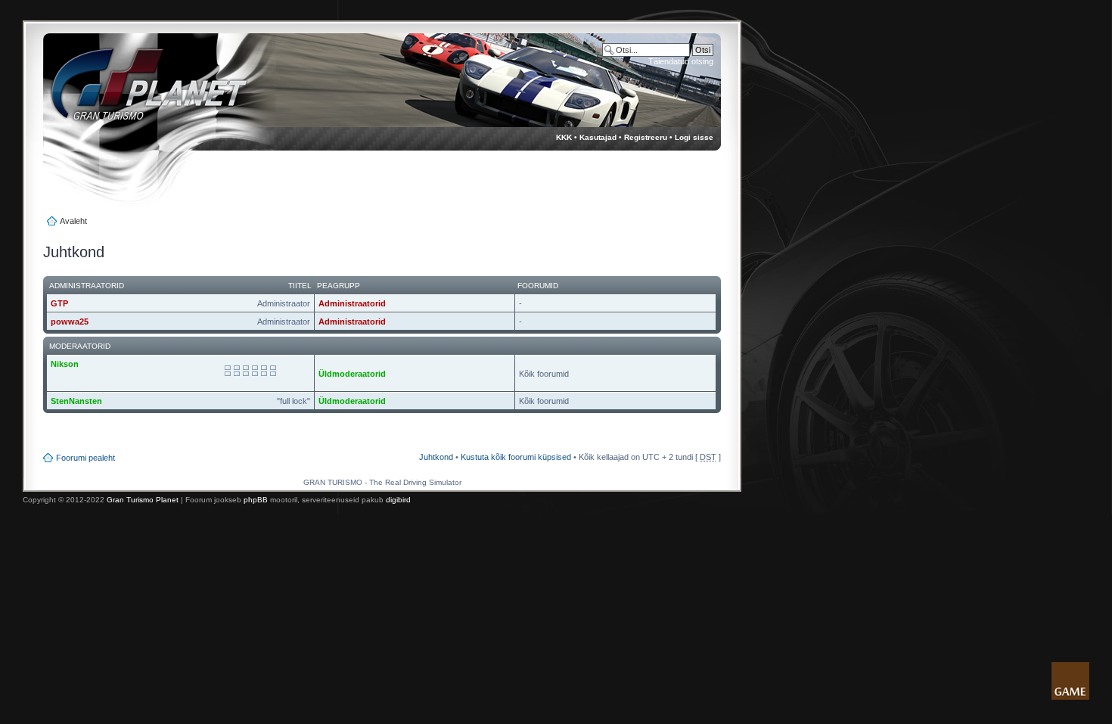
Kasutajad (598, 137)
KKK (564, 137)
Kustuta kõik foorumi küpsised (516, 456)
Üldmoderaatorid (352, 373)
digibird (398, 500)
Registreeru (645, 137)
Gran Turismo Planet (143, 500)
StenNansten (76, 401)
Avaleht (73, 220)
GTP (59, 303)
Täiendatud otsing (680, 61)
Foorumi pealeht (85, 457)
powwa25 (70, 321)
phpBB (256, 500)
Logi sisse (694, 137)
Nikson (65, 363)
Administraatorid (352, 303)
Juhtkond (436, 456)
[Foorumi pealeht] (135, 91)
